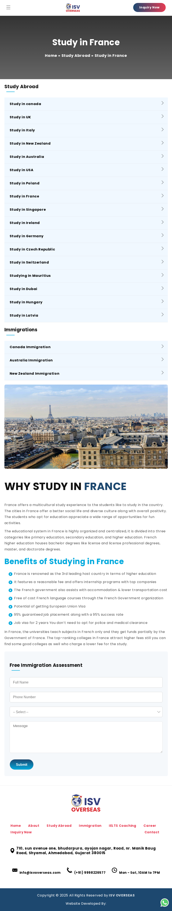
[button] (8, 7)
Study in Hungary (26, 302)
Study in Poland (25, 183)
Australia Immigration (31, 360)
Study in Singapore (28, 209)
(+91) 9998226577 (90, 872)
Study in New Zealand (30, 143)
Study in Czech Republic (32, 249)
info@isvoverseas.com (40, 872)
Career (149, 825)
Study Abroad (75, 55)
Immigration (90, 825)
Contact (152, 832)
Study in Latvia (24, 315)
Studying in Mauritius (30, 275)
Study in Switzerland (29, 262)
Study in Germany (27, 236)
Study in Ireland (25, 222)
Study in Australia (27, 156)
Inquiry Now (149, 7)
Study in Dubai (23, 288)
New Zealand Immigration (35, 373)
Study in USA (22, 170)
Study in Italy (22, 130)
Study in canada (25, 103)
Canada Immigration (30, 347)
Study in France (24, 196)
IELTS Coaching (122, 825)
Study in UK (20, 117)
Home (51, 55)
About (33, 825)
